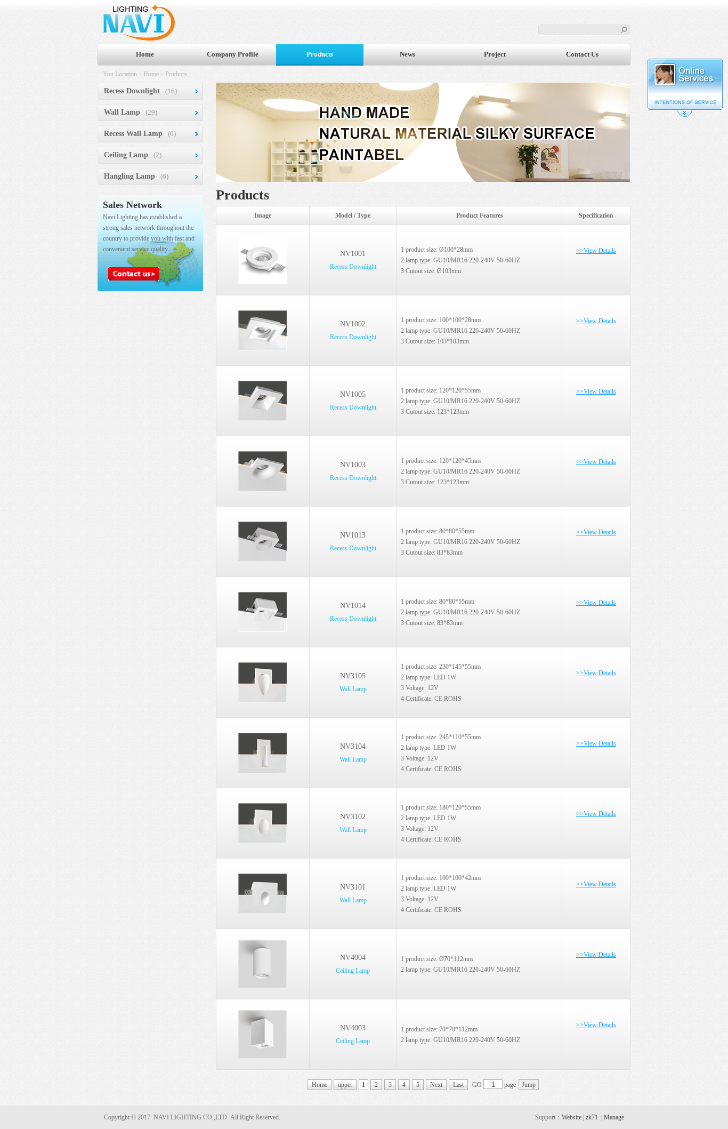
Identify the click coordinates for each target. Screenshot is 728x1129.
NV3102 (353, 817)
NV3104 (353, 746)
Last (458, 1084)
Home (145, 54)
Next (436, 1084)
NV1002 (353, 324)
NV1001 (353, 254)
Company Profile (232, 54)
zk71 (592, 1117)
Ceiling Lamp (126, 155)
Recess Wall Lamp (133, 134)
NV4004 (353, 958)
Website (571, 1117)
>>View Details (596, 250)
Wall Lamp (122, 112)
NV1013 (353, 535)
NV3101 (353, 887)
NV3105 (353, 676)
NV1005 (353, 394)
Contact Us (582, 54)
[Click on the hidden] (684, 115)
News (407, 54)
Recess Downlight (132, 91)
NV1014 (353, 606)
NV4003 (353, 1028)
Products (319, 54)
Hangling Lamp (129, 176)
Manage (614, 1117)
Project (495, 54)
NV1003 (353, 465)
